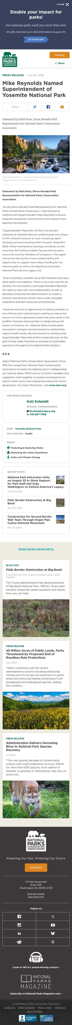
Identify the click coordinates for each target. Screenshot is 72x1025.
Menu (61, 63)
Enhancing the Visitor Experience (29, 452)
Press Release (13, 75)
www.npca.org (57, 385)
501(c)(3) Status (35, 1011)
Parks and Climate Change (25, 457)
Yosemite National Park (28, 429)
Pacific (28, 433)
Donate (59, 55)
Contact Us (9, 1007)
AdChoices (60, 1007)
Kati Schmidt (38, 401)
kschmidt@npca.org (42, 411)
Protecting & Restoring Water (27, 448)
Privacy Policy (45, 1007)
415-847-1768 (37, 414)
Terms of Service (26, 1007)
